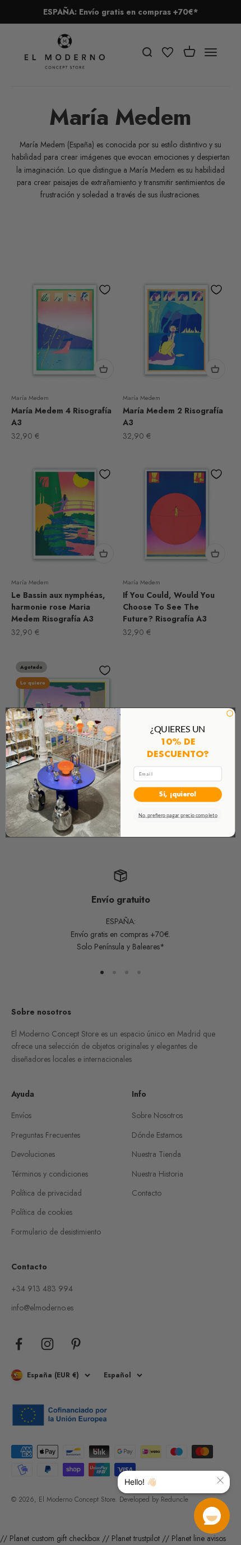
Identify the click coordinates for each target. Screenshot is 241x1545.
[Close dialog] (230, 713)
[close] (220, 1480)
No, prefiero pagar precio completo (177, 815)
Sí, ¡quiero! (178, 794)
